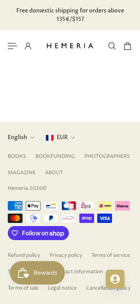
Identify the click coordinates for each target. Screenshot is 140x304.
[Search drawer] (112, 46)
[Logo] (70, 46)
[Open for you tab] (115, 279)
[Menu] (12, 46)
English (17, 137)
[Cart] (127, 46)
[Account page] (28, 46)
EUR (62, 137)
